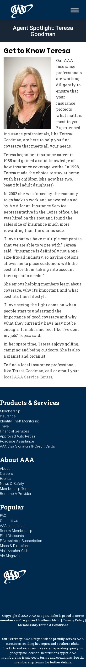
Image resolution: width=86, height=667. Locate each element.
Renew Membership (16, 531)
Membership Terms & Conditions (43, 625)
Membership (10, 411)
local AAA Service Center (28, 376)
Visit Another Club (14, 551)
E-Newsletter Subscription (21, 541)
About (5, 468)
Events (5, 478)
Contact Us (9, 521)
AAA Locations (11, 526)
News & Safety (12, 483)
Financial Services (14, 431)
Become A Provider (15, 494)
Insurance (8, 416)
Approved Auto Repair (17, 436)
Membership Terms (16, 489)
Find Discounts (12, 536)
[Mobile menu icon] (73, 10)
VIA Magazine (11, 556)
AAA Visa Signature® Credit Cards (27, 446)
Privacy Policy (74, 620)
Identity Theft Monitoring (19, 421)
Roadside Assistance (17, 441)
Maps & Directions (15, 546)
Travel (5, 426)
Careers (6, 473)
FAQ (3, 516)
